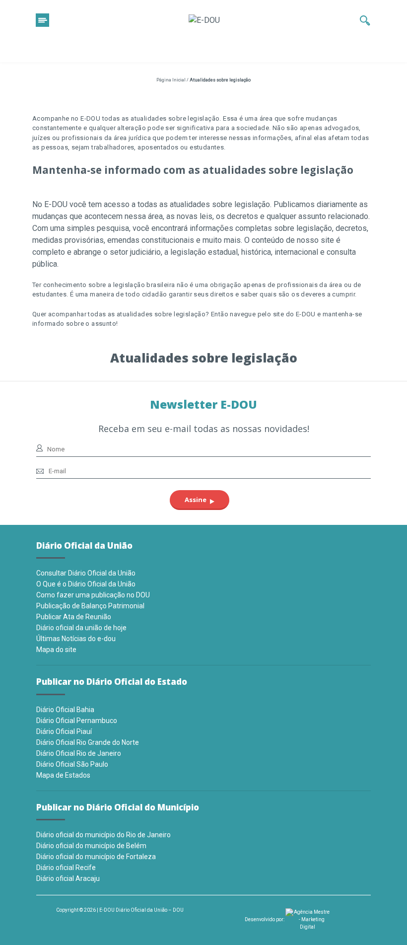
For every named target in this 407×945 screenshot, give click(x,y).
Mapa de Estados (63, 775)
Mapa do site (56, 650)
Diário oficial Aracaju (68, 878)
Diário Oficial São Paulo (72, 764)
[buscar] (365, 20)
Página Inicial (171, 79)
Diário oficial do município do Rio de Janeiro (103, 835)
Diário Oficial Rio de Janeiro (78, 753)
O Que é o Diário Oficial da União (86, 584)
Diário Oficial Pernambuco (76, 721)
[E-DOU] (204, 20)
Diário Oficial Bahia (65, 710)
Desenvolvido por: (265, 919)
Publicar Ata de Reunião (73, 617)
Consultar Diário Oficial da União (86, 573)
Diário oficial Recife (66, 868)
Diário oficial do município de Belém (91, 846)
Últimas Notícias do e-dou (76, 639)
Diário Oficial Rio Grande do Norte (87, 742)
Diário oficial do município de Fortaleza (96, 857)
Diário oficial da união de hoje (81, 628)
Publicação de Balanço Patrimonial (90, 606)
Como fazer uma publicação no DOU (93, 595)
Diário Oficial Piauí (64, 731)
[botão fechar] (42, 20)
